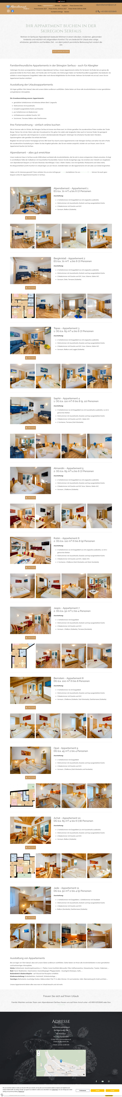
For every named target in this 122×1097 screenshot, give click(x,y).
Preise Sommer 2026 (76, 5)
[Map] (61, 1063)
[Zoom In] (38, 1052)
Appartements (47, 5)
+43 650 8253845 (108, 11)
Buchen (66, 12)
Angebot (64, 5)
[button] (61, 51)
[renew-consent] (2, 1095)
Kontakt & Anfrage (57, 12)
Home (39, 5)
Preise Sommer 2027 (40, 9)
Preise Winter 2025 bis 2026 (77, 9)
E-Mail (63, 172)
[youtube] (102, 1081)
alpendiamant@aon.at (106, 4)
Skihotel (57, 5)
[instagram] (108, 1081)
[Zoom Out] (38, 1054)
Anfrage (60, 1004)
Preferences (82, 1090)
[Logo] (15, 7)
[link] (49, 5)
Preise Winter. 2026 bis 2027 (58, 9)
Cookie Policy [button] (55, 1089)
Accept (112, 1090)
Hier (90, 172)
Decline (97, 1090)
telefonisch (84, 172)
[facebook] (96, 1081)
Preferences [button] (21, 1091)
